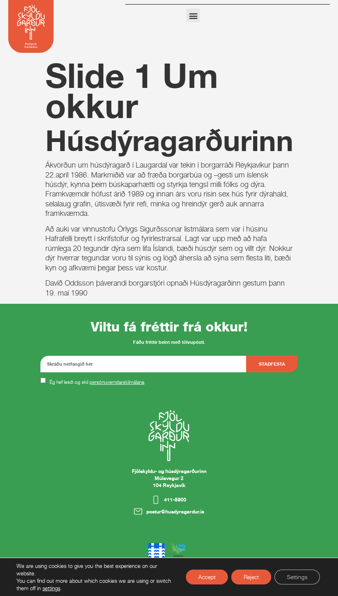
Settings (297, 576)
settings (51, 588)
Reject (251, 576)
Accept (207, 576)
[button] (193, 15)
